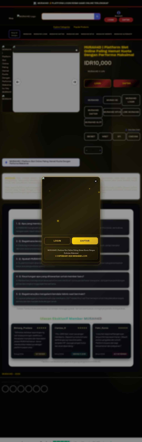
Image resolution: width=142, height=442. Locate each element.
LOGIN (57, 241)
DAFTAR (85, 241)
